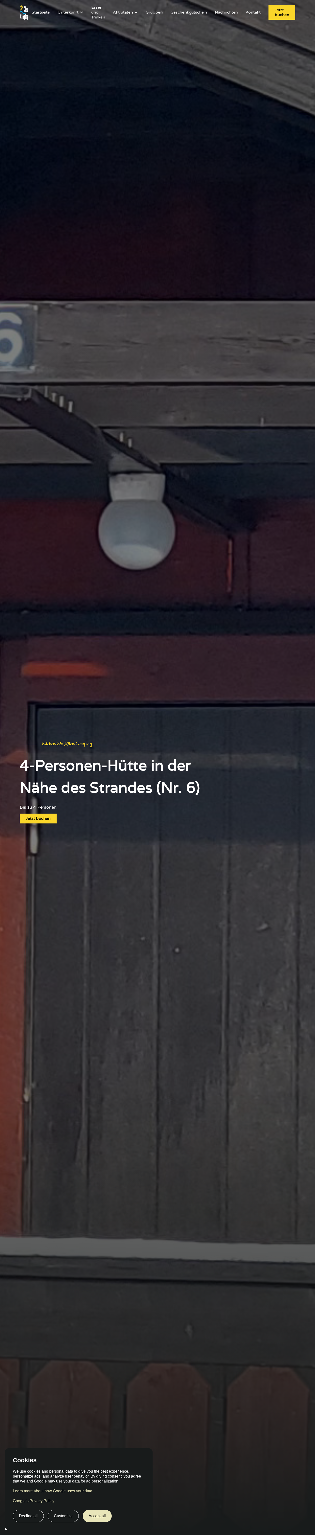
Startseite (41, 12)
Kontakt (253, 12)
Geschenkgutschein (189, 12)
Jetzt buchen (282, 12)
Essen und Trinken (98, 12)
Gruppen (154, 12)
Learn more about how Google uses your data (52, 1491)
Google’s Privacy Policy (33, 1501)
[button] (70, 12)
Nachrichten (226, 12)
